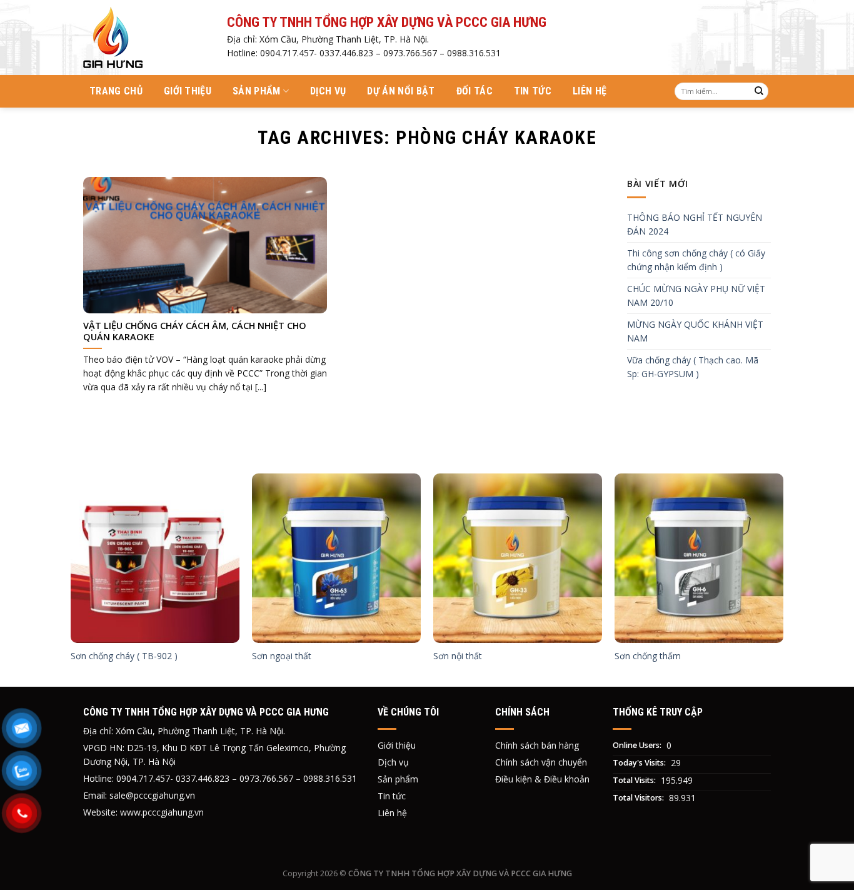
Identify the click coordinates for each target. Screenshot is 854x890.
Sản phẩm (257, 91)
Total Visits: (635, 780)
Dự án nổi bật (401, 91)
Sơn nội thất (457, 656)
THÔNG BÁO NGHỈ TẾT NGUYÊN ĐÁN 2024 (694, 224)
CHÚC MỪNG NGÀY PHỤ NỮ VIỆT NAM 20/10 (696, 295)
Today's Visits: (640, 762)
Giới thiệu (187, 91)
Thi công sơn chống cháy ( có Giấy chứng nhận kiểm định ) (696, 260)
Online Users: (638, 745)
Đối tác (474, 91)
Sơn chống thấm (648, 656)
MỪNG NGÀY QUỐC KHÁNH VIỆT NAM (695, 331)
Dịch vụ (328, 91)
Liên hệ (589, 91)
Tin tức (532, 91)
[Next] (782, 578)
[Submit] (759, 91)
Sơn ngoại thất (281, 656)
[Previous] (71, 578)
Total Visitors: (639, 797)
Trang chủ (116, 91)
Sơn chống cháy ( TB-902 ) (124, 656)
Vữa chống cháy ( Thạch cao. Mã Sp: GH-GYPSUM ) (692, 367)
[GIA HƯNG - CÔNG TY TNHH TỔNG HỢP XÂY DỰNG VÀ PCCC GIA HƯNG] (145, 37)
